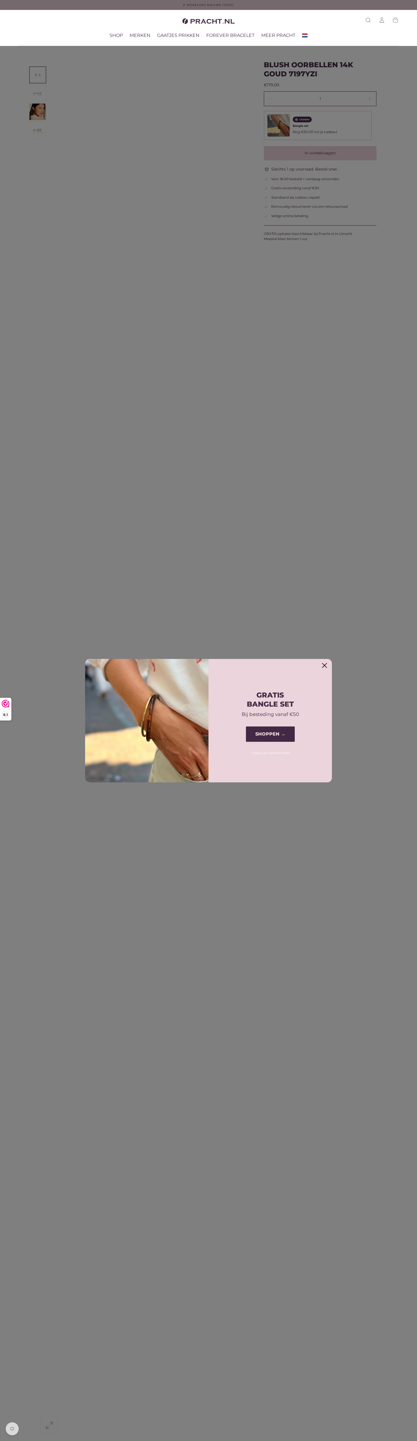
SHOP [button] (116, 35)
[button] (368, 20)
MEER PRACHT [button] (278, 35)
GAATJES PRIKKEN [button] (178, 35)
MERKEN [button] (140, 35)
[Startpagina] (208, 22)
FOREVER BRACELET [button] (230, 35)
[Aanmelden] (381, 20)
